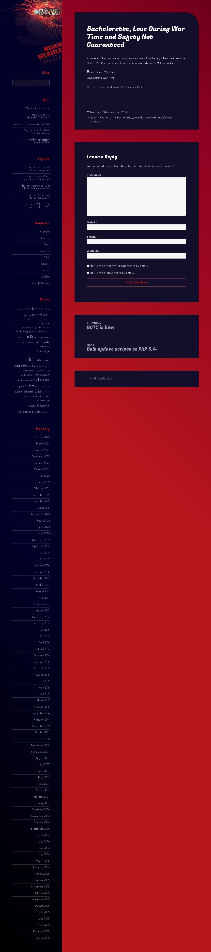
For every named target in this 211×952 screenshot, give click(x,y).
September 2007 (40, 752)
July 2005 (44, 912)
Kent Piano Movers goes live (37, 187)
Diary (47, 244)
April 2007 (44, 784)
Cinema (45, 238)
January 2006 (42, 874)
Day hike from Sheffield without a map (36, 132)
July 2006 (44, 841)
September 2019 (40, 546)
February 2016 (42, 655)
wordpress (39, 406)
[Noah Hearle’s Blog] (46, 35)
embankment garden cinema (36, 328)
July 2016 (45, 630)
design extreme (42, 320)
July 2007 (44, 764)
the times (44, 396)
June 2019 (44, 553)
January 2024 (42, 450)
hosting (19, 337)
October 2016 (42, 623)
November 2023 (40, 463)
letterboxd (45, 347)
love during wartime (147, 117)
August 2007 (42, 758)
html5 (28, 337)
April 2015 (44, 694)
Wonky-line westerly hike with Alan (39, 141)
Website (93, 251)
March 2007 (43, 790)
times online (39, 400)
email (40, 324)
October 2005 (42, 893)
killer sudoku (28, 343)
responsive (43, 374)
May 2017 (44, 598)
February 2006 (41, 867)
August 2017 (43, 591)
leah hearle (42, 342)
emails (47, 324)
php (47, 370)
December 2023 (41, 456)
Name (92, 222)
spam (21, 387)
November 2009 (40, 745)
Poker (46, 257)
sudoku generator (24, 391)
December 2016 (41, 617)
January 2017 (42, 610)
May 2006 (44, 854)
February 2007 (41, 797)
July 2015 (45, 681)
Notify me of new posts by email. (112, 273)
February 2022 (41, 488)
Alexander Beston (30, 186)
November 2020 (40, 514)
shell (36, 379)
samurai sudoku (24, 380)
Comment (95, 175)
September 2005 (40, 899)
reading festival (27, 375)
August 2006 (42, 835)
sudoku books (45, 387)
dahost (30, 320)
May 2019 (44, 559)
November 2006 (40, 816)
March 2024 (43, 444)
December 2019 (41, 540)
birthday (38, 309)
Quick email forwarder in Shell (40, 169)
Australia (45, 231)
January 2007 (42, 803)
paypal (26, 370)
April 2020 (44, 533)
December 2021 (41, 495)
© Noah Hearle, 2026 (99, 379)
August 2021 (43, 508)
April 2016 (44, 642)
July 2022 (44, 476)
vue (48, 400)
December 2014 (41, 713)
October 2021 (42, 501)
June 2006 (44, 848)
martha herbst (35, 366)
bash (27, 309)
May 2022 (44, 482)
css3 (46, 315)
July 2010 (45, 739)
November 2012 (41, 726)
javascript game (42, 337)
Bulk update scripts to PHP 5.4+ (39, 206)
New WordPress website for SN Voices (37, 116)
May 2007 (44, 777)
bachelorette (125, 117)
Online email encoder (38, 108)
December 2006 (40, 809)
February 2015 (42, 707)
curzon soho (21, 320)
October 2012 (42, 732)
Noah (28, 167)
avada (20, 309)
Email (92, 236)
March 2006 (43, 861)
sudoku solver (42, 392)
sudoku (32, 386)
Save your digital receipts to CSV (31, 124)
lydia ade (20, 365)
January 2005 (42, 938)
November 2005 (40, 887)
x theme (45, 412)
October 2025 (42, 437)
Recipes (45, 264)
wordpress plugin (29, 411)
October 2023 (42, 469)
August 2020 (42, 521)
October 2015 (42, 668)
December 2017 (41, 578)
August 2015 (43, 675)
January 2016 (42, 662)
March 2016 (43, 649)
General (45, 251)
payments (46, 366)
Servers (46, 270)
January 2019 (42, 565)
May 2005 (44, 925)
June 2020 (44, 527)
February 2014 (42, 720)
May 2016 (44, 636)
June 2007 (44, 771)
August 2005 (42, 906)
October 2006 (42, 822)
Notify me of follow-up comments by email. (119, 266)
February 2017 (42, 604)
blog (47, 309)
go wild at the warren (39, 332)
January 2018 (42, 572)
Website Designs (40, 283)
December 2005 (40, 880)
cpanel (37, 315)
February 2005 (41, 931)
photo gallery (37, 370)
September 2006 (40, 829)
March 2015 (43, 700)
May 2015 (44, 688)
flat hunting (22, 331)
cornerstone (25, 315)
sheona (45, 379)
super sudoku (30, 396)
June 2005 (44, 919)
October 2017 (42, 585)
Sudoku (45, 277)
